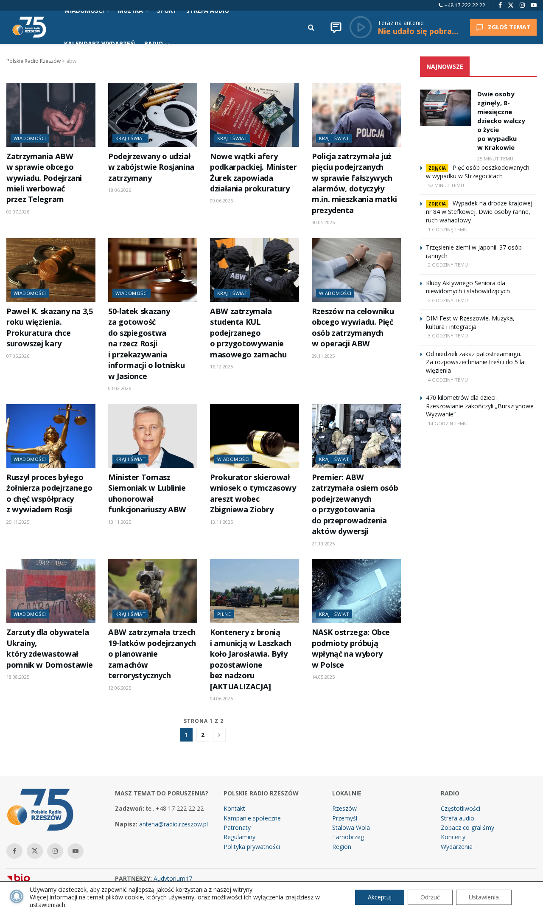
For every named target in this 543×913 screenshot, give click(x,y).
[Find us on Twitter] (511, 5)
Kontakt (234, 808)
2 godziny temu (448, 264)
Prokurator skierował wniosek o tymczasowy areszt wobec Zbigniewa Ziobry (253, 493)
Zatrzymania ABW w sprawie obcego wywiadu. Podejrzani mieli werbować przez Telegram (44, 178)
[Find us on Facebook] (500, 5)
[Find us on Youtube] (534, 5)
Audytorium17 (173, 878)
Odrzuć (430, 897)
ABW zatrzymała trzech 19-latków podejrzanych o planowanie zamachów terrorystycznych (152, 653)
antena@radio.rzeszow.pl (173, 824)
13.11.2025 (119, 522)
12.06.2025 (119, 688)
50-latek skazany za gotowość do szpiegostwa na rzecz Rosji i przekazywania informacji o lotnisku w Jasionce (146, 343)
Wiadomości (30, 138)
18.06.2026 (119, 190)
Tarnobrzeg (348, 837)
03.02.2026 (119, 388)
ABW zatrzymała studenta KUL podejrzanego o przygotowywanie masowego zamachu (248, 333)
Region (341, 847)
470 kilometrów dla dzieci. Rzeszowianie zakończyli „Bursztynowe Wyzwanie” (480, 405)
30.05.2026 (323, 222)
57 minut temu (446, 185)
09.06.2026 (221, 200)
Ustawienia (484, 897)
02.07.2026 (17, 211)
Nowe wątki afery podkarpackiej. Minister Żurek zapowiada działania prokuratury (253, 172)
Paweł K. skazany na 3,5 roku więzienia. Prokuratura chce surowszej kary (49, 327)
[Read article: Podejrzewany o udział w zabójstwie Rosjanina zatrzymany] (152, 114)
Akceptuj (380, 897)
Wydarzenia (457, 847)
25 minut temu (495, 158)
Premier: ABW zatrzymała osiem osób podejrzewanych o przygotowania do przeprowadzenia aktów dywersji (355, 504)
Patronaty (237, 827)
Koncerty (453, 837)
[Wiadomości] (336, 27)
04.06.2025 (221, 698)
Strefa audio (457, 818)
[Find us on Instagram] (522, 5)
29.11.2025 (323, 356)
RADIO (153, 43)
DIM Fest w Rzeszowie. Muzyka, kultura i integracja (470, 322)
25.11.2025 (17, 522)
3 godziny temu (448, 335)
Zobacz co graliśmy (467, 827)
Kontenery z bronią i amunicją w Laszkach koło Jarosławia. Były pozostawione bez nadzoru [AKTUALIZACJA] (250, 659)
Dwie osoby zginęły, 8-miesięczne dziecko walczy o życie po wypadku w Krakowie (501, 121)
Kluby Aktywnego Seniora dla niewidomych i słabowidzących (468, 287)
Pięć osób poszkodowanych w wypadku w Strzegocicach (477, 171)
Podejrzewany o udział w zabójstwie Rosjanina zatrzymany (151, 167)
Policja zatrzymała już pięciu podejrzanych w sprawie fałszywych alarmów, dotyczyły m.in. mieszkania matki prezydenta (354, 183)
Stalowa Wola (351, 827)
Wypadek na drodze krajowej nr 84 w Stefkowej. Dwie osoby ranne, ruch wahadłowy (479, 211)
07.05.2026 (17, 356)
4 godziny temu (448, 379)
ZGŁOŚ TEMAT (509, 27)
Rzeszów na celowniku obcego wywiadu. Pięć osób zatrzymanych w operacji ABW (353, 327)
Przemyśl (344, 818)
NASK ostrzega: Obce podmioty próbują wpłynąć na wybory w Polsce (351, 648)
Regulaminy (239, 837)
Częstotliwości (460, 808)
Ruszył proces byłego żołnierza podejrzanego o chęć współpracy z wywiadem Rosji (49, 493)
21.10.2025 (323, 543)
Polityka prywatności (252, 847)
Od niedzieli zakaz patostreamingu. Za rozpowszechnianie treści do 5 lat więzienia (476, 362)
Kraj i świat (130, 138)
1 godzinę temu (447, 229)
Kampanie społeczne (252, 818)
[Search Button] (311, 27)
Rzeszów (344, 808)
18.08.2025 (17, 677)
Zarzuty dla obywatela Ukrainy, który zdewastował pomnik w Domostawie (49, 648)
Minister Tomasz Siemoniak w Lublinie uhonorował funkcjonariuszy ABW (147, 493)
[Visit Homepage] (29, 27)
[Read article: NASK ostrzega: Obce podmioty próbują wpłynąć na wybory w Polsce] (356, 591)
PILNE (224, 614)
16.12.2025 (221, 366)
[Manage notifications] (16, 896)
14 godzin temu (447, 423)
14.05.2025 (323, 677)
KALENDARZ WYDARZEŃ (99, 43)
